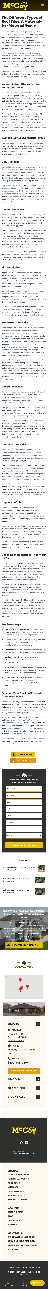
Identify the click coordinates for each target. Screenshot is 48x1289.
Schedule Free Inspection (21, 1236)
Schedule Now (24, 754)
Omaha (13, 1024)
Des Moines (16, 1088)
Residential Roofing (18, 1178)
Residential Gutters (18, 1199)
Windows (13, 1187)
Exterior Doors (16, 1191)
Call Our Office (24, 760)
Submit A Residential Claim (21, 1241)
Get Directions (16, 1040)
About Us (13, 1208)
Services (13, 1170)
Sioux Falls (16, 1097)
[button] (21, 988)
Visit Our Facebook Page (23, 1071)
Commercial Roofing (19, 1174)
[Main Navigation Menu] (42, 5)
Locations (13, 1249)
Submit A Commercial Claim (22, 1245)
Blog (10, 1216)
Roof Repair (14, 1183)
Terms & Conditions (31, 1267)
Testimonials (15, 1220)
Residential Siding (17, 1195)
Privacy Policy (14, 1267)
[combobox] (24, 836)
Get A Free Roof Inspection (25, 945)
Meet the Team (15, 1212)
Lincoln (14, 1079)
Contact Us (15, 1233)
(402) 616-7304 (18, 1063)
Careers (12, 1224)
